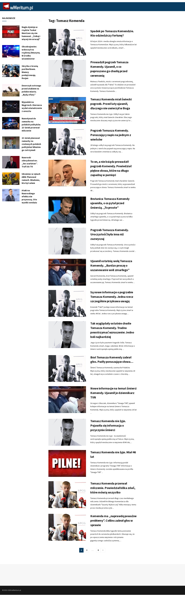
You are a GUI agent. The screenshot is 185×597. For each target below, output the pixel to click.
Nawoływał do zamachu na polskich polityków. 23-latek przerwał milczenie (31, 124)
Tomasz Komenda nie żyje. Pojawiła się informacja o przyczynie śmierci (108, 425)
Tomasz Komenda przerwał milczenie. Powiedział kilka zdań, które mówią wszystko (112, 487)
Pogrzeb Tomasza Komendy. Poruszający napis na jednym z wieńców (110, 134)
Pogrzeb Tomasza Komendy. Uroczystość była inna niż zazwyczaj (109, 234)
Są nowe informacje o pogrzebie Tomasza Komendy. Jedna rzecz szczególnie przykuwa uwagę (111, 296)
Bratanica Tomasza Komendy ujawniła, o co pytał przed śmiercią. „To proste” (110, 203)
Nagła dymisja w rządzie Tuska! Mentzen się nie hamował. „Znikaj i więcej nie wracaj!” (31, 33)
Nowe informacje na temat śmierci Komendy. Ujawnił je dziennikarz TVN (113, 392)
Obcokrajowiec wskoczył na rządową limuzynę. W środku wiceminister (31, 52)
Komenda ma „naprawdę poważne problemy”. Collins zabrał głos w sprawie (113, 520)
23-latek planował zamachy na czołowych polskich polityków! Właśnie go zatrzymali (31, 144)
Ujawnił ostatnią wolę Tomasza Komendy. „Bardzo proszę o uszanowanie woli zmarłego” (111, 265)
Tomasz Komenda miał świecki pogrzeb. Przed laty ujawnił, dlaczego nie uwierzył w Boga (111, 103)
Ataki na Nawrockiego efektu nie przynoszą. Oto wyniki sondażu (29, 196)
